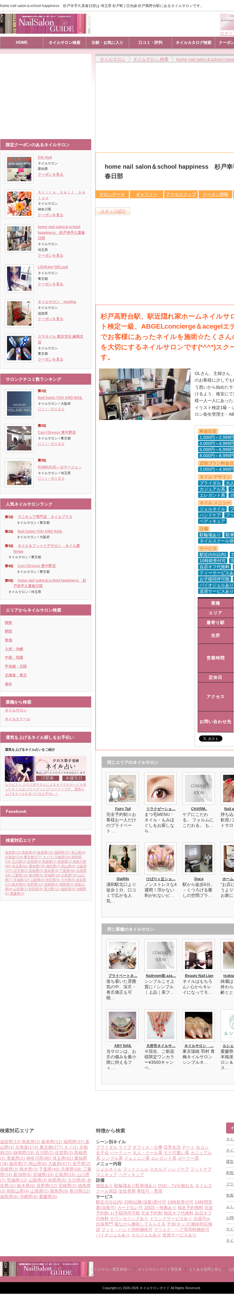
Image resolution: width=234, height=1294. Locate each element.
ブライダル (106, 1147)
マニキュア (106, 1174)
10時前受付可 (180, 1202)
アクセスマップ (181, 194)
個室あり (104, 1185)
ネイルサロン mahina (57, 302)
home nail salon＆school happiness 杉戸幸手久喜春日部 (61, 232)
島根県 (49, 861)
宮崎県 (51, 884)
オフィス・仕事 (147, 1147)
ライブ (125, 1147)
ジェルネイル (109, 1169)
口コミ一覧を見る (51, 409)
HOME (22, 42)
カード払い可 (130, 1207)
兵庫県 (71, 1169)
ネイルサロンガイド (155, 1288)
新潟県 (36, 875)
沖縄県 (29, 1196)
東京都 (33, 857)
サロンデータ (112, 194)
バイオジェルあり (113, 1234)
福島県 (68, 889)
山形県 (20, 889)
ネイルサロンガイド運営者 (160, 1269)
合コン (202, 1147)
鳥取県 (29, 852)
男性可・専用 (149, 1191)
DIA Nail (45, 157)
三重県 (20, 875)
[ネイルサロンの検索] (46, 1275)
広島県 (69, 875)
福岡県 (62, 852)
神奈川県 (38, 1158)
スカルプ (158, 1169)
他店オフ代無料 (178, 1213)
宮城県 (52, 875)
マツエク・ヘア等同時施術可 (181, 1229)
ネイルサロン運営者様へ (110, 1269)
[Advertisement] (47, 93)
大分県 (68, 880)
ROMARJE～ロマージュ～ (60, 467)
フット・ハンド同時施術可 (127, 1229)
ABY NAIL (123, 1046)
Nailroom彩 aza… (161, 976)
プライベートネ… (122, 976)
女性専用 (127, 1191)
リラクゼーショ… (161, 809)
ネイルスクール (17, 719)
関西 (8, 631)
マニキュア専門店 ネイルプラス (45, 517)
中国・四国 (14, 657)
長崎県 (36, 871)
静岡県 (23, 1152)
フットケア (201, 1169)
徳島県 (66, 884)
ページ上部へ (228, 1099)
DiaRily (123, 879)
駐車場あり (146, 1185)
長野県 (35, 884)
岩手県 (21, 871)
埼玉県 (20, 866)
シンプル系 (112, 1158)
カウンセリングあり (129, 1218)
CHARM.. (199, 809)
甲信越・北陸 (16, 666)
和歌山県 (18, 1191)
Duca (199, 879)
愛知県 (37, 866)
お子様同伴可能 (125, 1213)
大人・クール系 (147, 1152)
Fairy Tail (123, 809)
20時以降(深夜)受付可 (145, 1202)
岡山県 (68, 866)
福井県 (53, 866)
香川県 (52, 889)
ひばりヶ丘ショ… (161, 879)
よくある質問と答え (205, 1269)
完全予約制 (151, 1213)
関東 (8, 623)
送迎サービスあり (179, 1234)
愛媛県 (17, 893)
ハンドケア (178, 1169)
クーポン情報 (215, 194)
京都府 (63, 857)
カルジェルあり (146, 1234)
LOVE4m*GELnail (53, 267)
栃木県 (19, 884)
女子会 (102, 1152)
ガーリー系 (188, 1158)
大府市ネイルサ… (161, 1046)
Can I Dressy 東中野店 (57, 432)
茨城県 (21, 880)
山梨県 (37, 880)
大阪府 (59, 1163)
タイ (48, 857)
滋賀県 (13, 852)
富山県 (78, 852)
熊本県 (51, 871)
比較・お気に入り (107, 42)
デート (188, 1147)
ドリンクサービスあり (171, 1218)
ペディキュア (131, 1174)
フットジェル (135, 1169)
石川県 (19, 861)
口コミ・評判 (150, 42)
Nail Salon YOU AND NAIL (60, 398)
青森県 (65, 861)
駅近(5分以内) (109, 1202)
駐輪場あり (125, 1185)
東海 (8, 640)
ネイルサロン (16, 710)
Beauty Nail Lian (199, 976)
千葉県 (67, 871)
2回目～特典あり (160, 1207)
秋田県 (53, 880)
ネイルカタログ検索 (193, 42)
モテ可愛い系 (176, 1152)
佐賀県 (34, 861)
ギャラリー (146, 194)
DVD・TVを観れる (176, 1185)
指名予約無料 (190, 1207)
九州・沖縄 (14, 649)
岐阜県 (45, 852)
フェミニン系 (137, 1158)
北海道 (14, 857)
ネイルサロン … (199, 1046)
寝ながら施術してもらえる (139, 1224)
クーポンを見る (50, 174)
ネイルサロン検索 (64, 42)
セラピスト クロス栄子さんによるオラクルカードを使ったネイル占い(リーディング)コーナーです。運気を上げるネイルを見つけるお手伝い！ (45, 789)
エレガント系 (163, 1158)
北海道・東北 (16, 675)
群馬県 (36, 889)
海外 (8, 684)
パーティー (120, 1152)
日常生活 (172, 1147)
